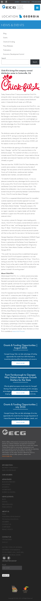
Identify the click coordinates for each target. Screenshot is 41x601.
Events (5, 37)
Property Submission (10, 468)
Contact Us (25, 2)
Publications (7, 50)
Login (17, 2)
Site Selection (24, 12)
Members (5, 522)
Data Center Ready (9, 470)
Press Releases (8, 46)
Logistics (5, 487)
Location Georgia (12, 8)
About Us (5, 511)
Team (4, 514)
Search (3, 58)
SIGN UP (6, 575)
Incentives (6, 484)
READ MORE (20, 363)
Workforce (6, 490)
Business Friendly (8, 482)
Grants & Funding (9, 42)
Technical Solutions (10, 519)
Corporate (6, 527)
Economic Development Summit (13, 54)
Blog (4, 33)
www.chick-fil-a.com (19, 331)
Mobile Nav (37, 7)
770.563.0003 (36, 2)
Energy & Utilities (8, 492)
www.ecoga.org (7, 456)
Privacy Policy (7, 529)
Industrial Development (11, 517)
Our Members (7, 475)
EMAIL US (5, 542)
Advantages (6, 479)
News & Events (12, 25)
